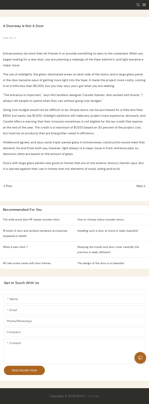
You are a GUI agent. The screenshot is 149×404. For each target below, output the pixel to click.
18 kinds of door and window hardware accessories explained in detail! (35, 233)
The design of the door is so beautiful (100, 263)
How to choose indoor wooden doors (100, 219)
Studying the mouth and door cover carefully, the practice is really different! (108, 249)
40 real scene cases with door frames (27, 263)
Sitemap (93, 396)
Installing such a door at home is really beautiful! (107, 230)
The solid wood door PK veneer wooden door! (31, 219)
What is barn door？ (15, 247)
